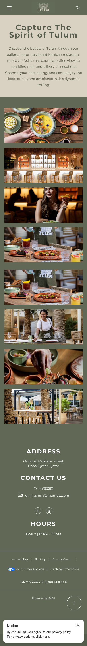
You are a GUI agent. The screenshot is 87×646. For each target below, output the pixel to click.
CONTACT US (43, 478)
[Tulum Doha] (43, 7)
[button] (43, 125)
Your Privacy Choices (29, 569)
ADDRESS (44, 451)
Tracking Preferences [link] (64, 569)
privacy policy (61, 632)
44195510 (78, 7)
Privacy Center (62, 559)
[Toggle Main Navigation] (9, 7)
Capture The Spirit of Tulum (43, 31)
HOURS (43, 524)
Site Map (40, 559)
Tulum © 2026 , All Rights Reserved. (43, 581)
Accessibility (19, 559)
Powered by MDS (43, 598)
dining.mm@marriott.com (47, 495)
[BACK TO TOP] (74, 603)
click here (42, 636)
